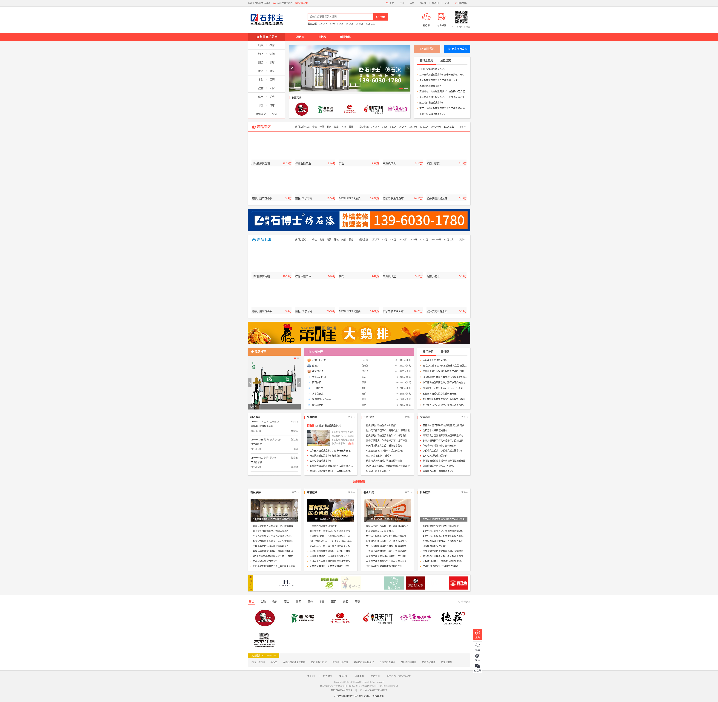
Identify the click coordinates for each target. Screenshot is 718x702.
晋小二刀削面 (319, 377)
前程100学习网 (303, 198)
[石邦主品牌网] (268, 19)
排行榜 (423, 3)
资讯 (446, 3)
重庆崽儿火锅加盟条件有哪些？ (382, 425)
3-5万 (332, 23)
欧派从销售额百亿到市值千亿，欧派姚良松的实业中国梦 (445, 440)
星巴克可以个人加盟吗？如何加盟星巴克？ (444, 405)
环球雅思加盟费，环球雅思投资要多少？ (330, 556)
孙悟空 (274, 662)
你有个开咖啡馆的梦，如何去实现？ (441, 445)
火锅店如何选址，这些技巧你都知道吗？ (443, 561)
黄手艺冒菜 (317, 393)
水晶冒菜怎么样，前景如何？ (380, 531)
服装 (272, 71)
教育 (272, 45)
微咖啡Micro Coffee (321, 399)
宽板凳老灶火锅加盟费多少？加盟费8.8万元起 (442, 91)
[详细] (351, 443)
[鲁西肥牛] (397, 109)
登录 (391, 3)
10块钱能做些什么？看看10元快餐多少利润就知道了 (445, 377)
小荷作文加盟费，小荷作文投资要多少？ (443, 450)
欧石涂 (315, 365)
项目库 (300, 36)
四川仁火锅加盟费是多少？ (432, 69)
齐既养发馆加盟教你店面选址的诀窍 (384, 566)
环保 (272, 88)
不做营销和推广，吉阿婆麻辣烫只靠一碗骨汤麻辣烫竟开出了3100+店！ (332, 536)
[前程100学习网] (315, 182)
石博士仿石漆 (319, 360)
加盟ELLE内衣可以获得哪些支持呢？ (441, 566)
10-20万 (350, 23)
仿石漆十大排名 (340, 662)
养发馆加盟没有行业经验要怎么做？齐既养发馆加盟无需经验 (388, 556)
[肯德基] (302, 109)
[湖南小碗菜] (446, 147)
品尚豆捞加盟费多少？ (430, 86)
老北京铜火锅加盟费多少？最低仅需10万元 (444, 399)
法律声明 (359, 676)
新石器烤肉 (317, 405)
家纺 (260, 71)
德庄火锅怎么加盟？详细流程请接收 (384, 461)
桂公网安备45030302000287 (373, 690)
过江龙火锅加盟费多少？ (431, 102)
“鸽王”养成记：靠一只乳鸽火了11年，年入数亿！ (332, 541)
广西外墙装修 (428, 662)
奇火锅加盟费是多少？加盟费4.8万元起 (438, 80)
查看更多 (465, 602)
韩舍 (341, 163)
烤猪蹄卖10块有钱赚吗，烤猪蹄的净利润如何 (275, 551)
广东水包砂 (446, 662)
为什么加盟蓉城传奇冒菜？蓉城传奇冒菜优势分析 (388, 536)
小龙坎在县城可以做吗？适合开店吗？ (385, 450)
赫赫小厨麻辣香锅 (261, 198)
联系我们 (343, 676)
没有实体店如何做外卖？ (435, 546)
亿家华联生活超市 (393, 198)
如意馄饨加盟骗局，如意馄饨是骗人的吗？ (444, 536)
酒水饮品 (261, 114)
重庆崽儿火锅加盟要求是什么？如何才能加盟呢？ (388, 435)
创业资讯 (345, 36)
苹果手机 (274, 461)
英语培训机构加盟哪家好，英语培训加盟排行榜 (332, 551)
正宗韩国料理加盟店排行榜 (323, 526)
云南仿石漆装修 (387, 662)
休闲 (272, 53)
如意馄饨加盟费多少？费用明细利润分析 (443, 531)
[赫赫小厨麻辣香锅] (271, 182)
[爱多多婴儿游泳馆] (446, 182)
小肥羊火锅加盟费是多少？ (432, 114)
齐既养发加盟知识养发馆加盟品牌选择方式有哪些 (445, 435)
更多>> (463, 127)
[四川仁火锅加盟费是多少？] (318, 438)
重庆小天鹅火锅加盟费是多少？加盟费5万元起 (442, 108)
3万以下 (323, 23)
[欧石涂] (349, 68)
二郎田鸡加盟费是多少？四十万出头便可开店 (441, 74)
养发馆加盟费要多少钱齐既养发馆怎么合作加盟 (388, 561)
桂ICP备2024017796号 (341, 690)
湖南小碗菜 (433, 163)
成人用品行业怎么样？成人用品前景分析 (330, 546)
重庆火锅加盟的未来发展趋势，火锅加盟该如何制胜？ (445, 551)
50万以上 (370, 23)
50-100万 (424, 127)
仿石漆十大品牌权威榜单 (435, 360)
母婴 (260, 105)
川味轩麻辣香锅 (260, 163)
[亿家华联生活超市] (403, 182)
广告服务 (327, 676)
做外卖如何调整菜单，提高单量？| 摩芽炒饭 (388, 430)
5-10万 (340, 23)
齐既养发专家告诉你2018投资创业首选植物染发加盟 (332, 561)
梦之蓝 (273, 443)
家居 (272, 62)
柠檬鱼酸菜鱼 (303, 163)
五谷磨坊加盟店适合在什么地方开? (440, 393)
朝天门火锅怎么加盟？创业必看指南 (384, 445)
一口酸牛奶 (317, 388)
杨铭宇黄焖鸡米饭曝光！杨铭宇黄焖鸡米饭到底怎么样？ (275, 541)
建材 (260, 88)
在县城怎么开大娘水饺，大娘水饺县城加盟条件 (445, 541)
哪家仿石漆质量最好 (364, 662)
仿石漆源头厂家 (319, 662)
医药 (272, 79)
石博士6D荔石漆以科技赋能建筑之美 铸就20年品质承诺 (445, 365)
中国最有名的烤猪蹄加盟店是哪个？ (271, 546)
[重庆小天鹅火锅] (350, 109)
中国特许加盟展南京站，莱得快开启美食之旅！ (445, 382)
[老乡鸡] (326, 109)
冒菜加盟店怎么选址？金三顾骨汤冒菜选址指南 (388, 541)
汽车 (272, 105)
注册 (402, 3)
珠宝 (260, 96)
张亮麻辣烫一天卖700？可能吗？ (439, 466)
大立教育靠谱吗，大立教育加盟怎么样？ (330, 566)
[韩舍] (359, 147)
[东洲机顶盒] (403, 147)
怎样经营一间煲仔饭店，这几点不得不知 (443, 388)
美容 (272, 96)
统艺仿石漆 (317, 371)
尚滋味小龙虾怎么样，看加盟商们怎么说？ (387, 526)
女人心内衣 (275, 425)
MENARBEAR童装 (349, 198)
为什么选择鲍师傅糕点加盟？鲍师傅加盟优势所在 (388, 546)
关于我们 (311, 676)
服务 (260, 62)
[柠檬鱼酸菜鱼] (315, 147)
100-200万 (436, 127)
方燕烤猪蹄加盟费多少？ (265, 561)
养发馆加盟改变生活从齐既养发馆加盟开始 (444, 461)
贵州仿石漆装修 (408, 662)
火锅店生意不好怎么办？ (378, 471)
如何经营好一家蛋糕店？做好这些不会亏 (330, 531)
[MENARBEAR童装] (359, 182)
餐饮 (260, 45)
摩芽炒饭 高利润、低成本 (378, 455)
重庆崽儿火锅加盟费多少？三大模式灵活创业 (441, 97)
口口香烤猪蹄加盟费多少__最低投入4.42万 (274, 566)
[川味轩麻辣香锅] (271, 147)
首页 (412, 3)
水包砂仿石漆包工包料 (294, 662)
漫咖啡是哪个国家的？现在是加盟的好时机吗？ (445, 371)
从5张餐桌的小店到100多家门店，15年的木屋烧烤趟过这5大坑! (275, 556)
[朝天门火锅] (374, 109)
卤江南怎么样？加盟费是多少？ (438, 471)
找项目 (435, 3)
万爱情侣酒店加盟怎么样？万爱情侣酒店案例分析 (388, 551)
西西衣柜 (316, 382)
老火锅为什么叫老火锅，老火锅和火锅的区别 (445, 556)
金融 (274, 114)
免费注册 (375, 676)
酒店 (260, 53)
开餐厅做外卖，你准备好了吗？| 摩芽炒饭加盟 (388, 440)
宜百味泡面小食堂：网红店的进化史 (441, 526)
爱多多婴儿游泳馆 (436, 198)
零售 (260, 79)
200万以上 (449, 127)
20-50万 (359, 23)
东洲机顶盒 (389, 163)
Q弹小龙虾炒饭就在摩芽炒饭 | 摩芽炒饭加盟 (388, 466)
